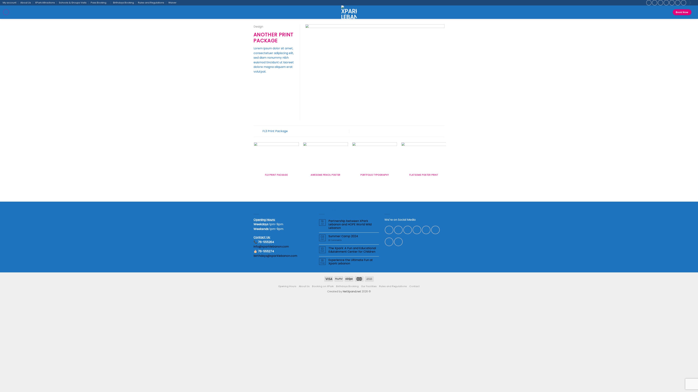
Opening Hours (287, 286)
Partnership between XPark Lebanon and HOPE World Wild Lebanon (350, 224)
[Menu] (6, 12)
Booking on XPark (323, 286)
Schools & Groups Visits (73, 2)
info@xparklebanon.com (271, 246)
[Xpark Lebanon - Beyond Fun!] (349, 12)
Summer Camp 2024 (343, 236)
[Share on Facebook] (255, 80)
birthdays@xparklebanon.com (275, 256)
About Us (25, 2)
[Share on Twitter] (260, 80)
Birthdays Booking (123, 2)
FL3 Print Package (275, 131)
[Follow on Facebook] (648, 2)
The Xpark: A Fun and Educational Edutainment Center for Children (352, 249)
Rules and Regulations (151, 2)
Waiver (172, 2)
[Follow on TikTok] (660, 2)
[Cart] (694, 2)
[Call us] (677, 2)
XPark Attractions (45, 2)
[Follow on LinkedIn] (683, 2)
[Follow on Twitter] (666, 2)
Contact (414, 286)
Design (258, 26)
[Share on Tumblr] (273, 80)
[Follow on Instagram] (654, 2)
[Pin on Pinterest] (269, 80)
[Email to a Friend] (264, 80)
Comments (335, 240)
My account (9, 2)
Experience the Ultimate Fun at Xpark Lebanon (350, 261)
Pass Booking (98, 2)
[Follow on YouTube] (398, 242)
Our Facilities (369, 286)
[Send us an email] (672, 2)
